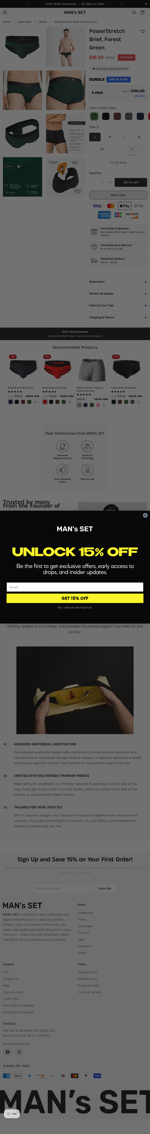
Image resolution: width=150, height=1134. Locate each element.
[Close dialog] (145, 515)
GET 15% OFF (75, 598)
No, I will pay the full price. (75, 607)
